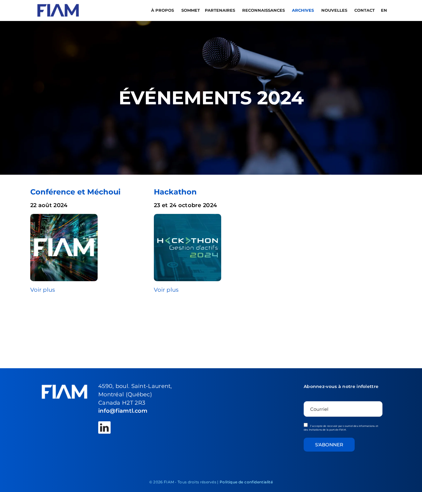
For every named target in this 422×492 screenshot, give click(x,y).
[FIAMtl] (58, 10)
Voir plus (42, 289)
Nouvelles (334, 10)
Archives (303, 10)
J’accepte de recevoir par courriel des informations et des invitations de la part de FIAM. (341, 427)
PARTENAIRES (220, 10)
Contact (364, 10)
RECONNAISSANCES (264, 10)
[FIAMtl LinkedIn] (104, 427)
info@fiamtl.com (123, 410)
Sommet (190, 10)
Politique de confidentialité (246, 482)
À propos (163, 10)
